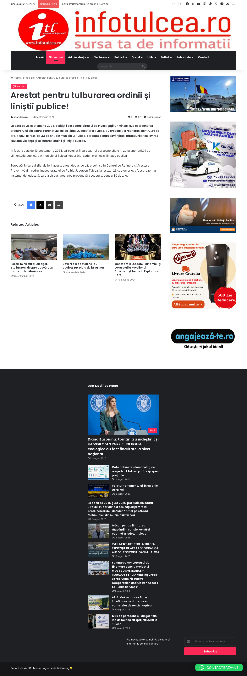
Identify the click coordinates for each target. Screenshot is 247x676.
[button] (219, 667)
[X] (40, 205)
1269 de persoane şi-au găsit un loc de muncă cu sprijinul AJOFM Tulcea (134, 620)
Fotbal (165, 57)
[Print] (59, 205)
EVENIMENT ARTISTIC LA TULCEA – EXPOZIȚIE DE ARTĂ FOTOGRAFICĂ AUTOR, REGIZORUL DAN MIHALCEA (135, 548)
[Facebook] (31, 205)
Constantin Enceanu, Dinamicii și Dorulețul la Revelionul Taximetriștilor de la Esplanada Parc (138, 269)
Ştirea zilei (56, 57)
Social (136, 57)
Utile (150, 57)
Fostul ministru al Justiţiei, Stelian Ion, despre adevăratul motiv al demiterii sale (32, 267)
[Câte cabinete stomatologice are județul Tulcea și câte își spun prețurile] (98, 472)
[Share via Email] (49, 205)
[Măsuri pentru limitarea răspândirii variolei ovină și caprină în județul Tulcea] (98, 531)
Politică (119, 57)
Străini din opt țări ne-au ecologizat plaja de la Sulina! (83, 266)
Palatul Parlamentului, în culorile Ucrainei (85, 3)
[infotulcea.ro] (123, 29)
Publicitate (184, 57)
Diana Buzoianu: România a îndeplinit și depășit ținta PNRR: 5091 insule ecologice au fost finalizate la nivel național (123, 446)
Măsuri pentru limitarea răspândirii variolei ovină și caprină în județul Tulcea (131, 530)
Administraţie (77, 57)
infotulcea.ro (21, 117)
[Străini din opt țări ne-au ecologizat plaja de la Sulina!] (86, 247)
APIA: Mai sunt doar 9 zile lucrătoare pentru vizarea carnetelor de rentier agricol (132, 601)
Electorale (100, 57)
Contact (203, 57)
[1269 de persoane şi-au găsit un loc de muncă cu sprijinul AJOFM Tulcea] (98, 621)
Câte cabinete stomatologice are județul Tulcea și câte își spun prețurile (135, 471)
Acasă (40, 57)
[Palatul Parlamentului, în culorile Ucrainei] (98, 491)
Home (17, 77)
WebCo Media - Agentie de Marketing (46, 668)
